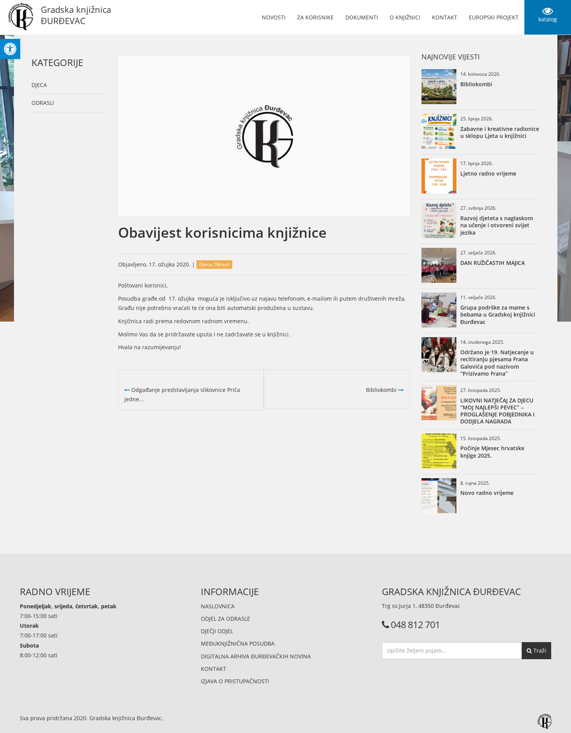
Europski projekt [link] (494, 17)
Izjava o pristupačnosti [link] (235, 681)
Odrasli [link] (42, 102)
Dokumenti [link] (361, 17)
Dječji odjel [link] (217, 631)
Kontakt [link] (444, 17)
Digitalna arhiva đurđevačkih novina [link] (256, 656)
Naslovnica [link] (218, 606)
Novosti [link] (274, 17)
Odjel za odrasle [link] (225, 618)
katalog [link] (547, 19)
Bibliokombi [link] (382, 389)
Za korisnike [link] (315, 17)
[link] (10, 49)
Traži (539, 650)
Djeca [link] (39, 85)
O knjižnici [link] (405, 17)
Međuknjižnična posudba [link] (238, 643)
